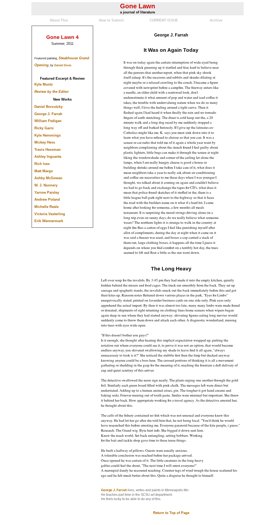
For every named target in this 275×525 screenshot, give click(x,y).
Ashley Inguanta (47, 157)
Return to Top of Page (171, 513)
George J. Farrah (48, 114)
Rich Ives (42, 164)
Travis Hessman (47, 150)
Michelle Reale (46, 207)
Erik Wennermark (48, 221)
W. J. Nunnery (45, 185)
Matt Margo (43, 171)
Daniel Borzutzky (48, 107)
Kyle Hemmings (47, 135)
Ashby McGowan (48, 178)
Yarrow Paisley (46, 192)
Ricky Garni (44, 128)
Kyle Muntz (43, 84)
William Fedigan (47, 121)
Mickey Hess (44, 142)
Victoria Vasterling (49, 214)
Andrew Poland (47, 199)
